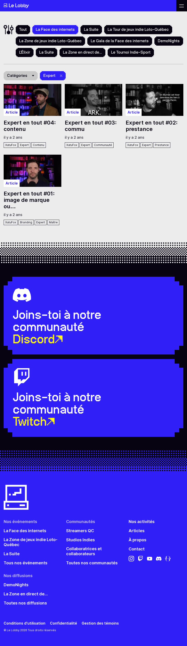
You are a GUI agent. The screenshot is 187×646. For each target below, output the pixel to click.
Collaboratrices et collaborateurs (84, 551)
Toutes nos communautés (92, 562)
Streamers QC (80, 530)
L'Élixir (24, 52)
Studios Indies (80, 539)
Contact (137, 549)
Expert (49, 75)
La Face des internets (25, 530)
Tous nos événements (25, 562)
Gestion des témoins (100, 623)
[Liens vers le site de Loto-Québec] (168, 558)
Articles (137, 530)
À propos (137, 539)
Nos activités (142, 521)
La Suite (91, 29)
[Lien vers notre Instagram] (131, 558)
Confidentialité (63, 623)
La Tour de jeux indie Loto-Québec (138, 29)
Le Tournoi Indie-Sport (131, 52)
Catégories (17, 75)
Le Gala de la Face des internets (120, 40)
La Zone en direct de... (82, 52)
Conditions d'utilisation (24, 623)
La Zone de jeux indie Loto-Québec (50, 40)
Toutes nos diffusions (25, 603)
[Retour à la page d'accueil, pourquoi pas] (88, 5)
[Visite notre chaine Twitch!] (140, 558)
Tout (23, 29)
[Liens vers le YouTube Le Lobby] (149, 558)
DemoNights (169, 40)
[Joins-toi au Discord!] (158, 558)
